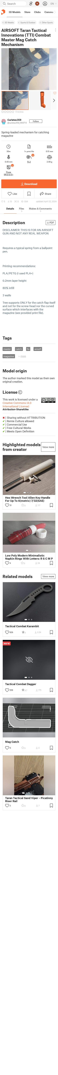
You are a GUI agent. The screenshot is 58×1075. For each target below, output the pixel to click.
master (7, 348)
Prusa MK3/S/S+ (8, 173)
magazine (8, 356)
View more (48, 447)
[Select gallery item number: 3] (30, 492)
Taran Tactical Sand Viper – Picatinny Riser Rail (29, 799)
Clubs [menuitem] (37, 12)
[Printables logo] (3, 12)
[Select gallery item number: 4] (33, 492)
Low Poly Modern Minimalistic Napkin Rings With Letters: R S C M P (29, 557)
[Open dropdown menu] (55, 30)
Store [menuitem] (27, 12)
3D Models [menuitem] (14, 12)
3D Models (9, 22)
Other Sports (47, 22)
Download (30, 183)
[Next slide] (54, 100)
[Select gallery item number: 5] (34, 793)
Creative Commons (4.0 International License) (17, 406)
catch (19, 348)
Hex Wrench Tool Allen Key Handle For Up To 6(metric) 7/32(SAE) (27, 499)
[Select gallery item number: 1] (24, 492)
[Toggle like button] (7, 505)
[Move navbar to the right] (55, 12)
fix (28, 348)
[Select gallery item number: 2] (28, 492)
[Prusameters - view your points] (37, 3)
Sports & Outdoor (27, 22)
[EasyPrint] (31, 4)
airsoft (37, 348)
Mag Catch (12, 741)
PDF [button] (51, 222)
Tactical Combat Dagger (20, 684)
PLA (29, 162)
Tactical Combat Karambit (22, 626)
